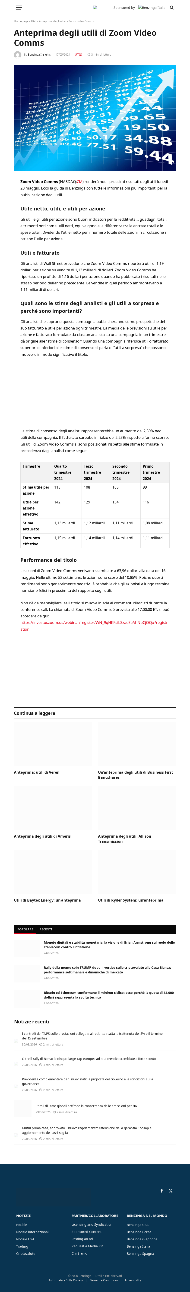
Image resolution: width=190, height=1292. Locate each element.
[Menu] (19, 7)
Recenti (46, 929)
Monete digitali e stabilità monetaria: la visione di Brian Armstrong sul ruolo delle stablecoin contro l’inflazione (109, 944)
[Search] (171, 7)
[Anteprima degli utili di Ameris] (53, 808)
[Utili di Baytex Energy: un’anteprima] (53, 872)
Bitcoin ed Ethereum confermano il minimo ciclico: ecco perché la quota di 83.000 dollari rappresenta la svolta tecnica (109, 994)
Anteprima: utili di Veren (37, 772)
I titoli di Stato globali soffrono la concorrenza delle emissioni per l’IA (86, 1106)
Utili (33, 21)
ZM (79, 181)
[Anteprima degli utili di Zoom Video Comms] (95, 118)
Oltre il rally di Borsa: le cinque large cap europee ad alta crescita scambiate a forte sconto (89, 1058)
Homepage (21, 21)
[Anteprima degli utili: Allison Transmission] (137, 808)
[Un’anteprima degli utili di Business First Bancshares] (137, 744)
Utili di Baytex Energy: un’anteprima (47, 900)
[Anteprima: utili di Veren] (53, 744)
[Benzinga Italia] (95, 7)
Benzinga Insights (39, 55)
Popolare (25, 929)
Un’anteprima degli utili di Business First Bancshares (135, 775)
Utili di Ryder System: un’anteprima (131, 900)
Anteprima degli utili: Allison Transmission (124, 839)
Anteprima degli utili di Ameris (42, 836)
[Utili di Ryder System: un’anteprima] (137, 872)
